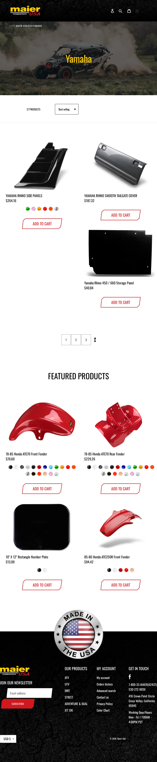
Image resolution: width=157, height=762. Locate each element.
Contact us (103, 697)
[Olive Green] (33, 475)
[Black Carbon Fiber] (22, 468)
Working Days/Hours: (140, 717)
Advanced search (106, 690)
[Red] (39, 468)
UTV (67, 684)
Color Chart (103, 710)
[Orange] (39, 475)
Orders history (105, 684)
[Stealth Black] (33, 468)
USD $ (7, 738)
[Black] (10, 468)
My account (103, 677)
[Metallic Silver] (56, 210)
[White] (16, 468)
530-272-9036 (137, 689)
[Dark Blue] (45, 468)
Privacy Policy (105, 703)
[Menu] (137, 10)
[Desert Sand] (45, 475)
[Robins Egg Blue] (126, 475)
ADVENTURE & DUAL (76, 703)
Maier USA (121, 738)
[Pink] (33, 210)
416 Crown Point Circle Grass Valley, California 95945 (142, 701)
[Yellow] (39, 210)
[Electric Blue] (51, 468)
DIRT (67, 690)
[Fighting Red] (45, 210)
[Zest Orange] (51, 210)
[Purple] (56, 475)
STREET (69, 697)
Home (12, 25)
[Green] (28, 210)
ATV (67, 677)
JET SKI (69, 710)
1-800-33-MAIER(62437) (143, 684)
